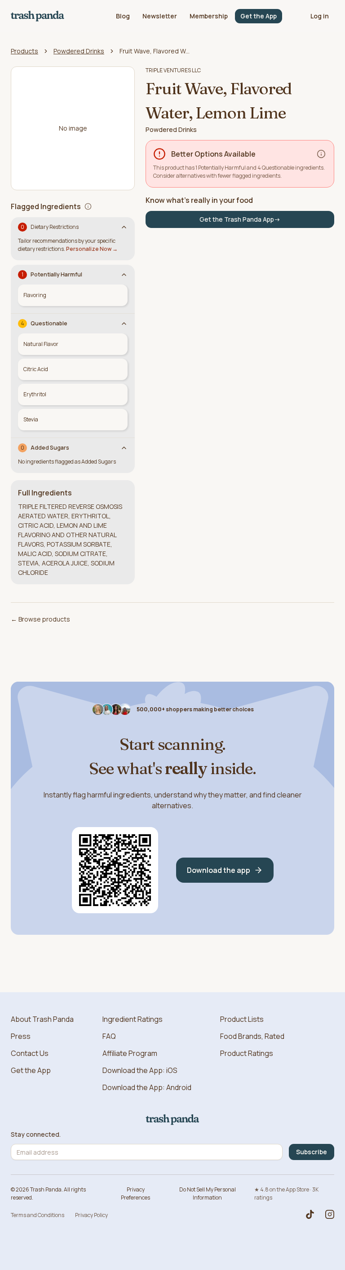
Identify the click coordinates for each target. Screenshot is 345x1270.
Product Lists (242, 1019)
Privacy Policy (91, 1215)
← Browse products (40, 619)
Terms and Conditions (37, 1215)
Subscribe (311, 1151)
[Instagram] (329, 1214)
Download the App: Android (146, 1087)
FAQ (109, 1036)
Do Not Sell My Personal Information (207, 1193)
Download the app (218, 870)
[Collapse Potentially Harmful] (124, 274)
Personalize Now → (92, 249)
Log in (319, 16)
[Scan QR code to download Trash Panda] (115, 870)
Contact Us (30, 1053)
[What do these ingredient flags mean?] (88, 206)
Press (21, 1036)
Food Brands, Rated (252, 1036)
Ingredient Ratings (132, 1019)
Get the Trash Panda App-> (239, 219)
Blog (123, 16)
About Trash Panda (42, 1019)
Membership (209, 16)
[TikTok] (309, 1214)
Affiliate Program (129, 1053)
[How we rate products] (321, 154)
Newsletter (159, 16)
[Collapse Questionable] (124, 323)
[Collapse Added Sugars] (124, 447)
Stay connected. (36, 1134)
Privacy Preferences (135, 1193)
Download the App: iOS (139, 1070)
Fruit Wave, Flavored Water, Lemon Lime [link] (155, 51)
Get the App (258, 16)
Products (24, 51)
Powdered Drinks (78, 51)
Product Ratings (246, 1053)
